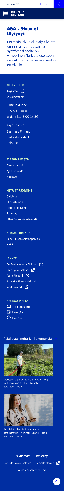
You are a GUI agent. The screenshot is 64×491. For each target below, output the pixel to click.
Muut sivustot (12, 4)
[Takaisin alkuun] (56, 481)
